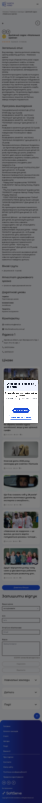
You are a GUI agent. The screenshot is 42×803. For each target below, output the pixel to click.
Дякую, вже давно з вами (21, 417)
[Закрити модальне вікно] (35, 385)
